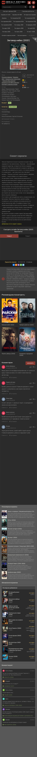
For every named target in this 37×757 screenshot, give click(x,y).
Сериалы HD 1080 (17, 14)
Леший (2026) (8, 695)
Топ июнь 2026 (6, 31)
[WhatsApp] (21, 265)
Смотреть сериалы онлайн (8, 35)
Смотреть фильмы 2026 (9, 11)
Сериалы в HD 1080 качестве (10, 82)
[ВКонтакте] (14, 265)
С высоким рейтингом (28, 11)
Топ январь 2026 (18, 25)
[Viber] (18, 265)
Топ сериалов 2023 (6, 21)
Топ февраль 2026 (31, 25)
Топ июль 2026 (19, 31)
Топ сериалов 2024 (18, 21)
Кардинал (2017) (9, 686)
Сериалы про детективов (12, 79)
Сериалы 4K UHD (5, 14)
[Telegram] (23, 265)
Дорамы (4, 18)
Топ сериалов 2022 (30, 18)
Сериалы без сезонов (8, 81)
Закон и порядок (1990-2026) (13, 705)
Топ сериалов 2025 (31, 21)
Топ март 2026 (6, 28)
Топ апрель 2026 (18, 28)
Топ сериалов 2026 (6, 25)
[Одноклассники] (16, 265)
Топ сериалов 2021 (15, 18)
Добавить (30, 363)
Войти (29, 2)
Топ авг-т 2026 (31, 31)
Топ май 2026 (31, 28)
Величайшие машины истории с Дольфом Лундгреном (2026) (19, 716)
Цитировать (14, 377)
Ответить (4, 377)
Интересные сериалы (30, 14)
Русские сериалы (22, 35)
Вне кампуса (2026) (10, 724)
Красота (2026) (9, 677)
